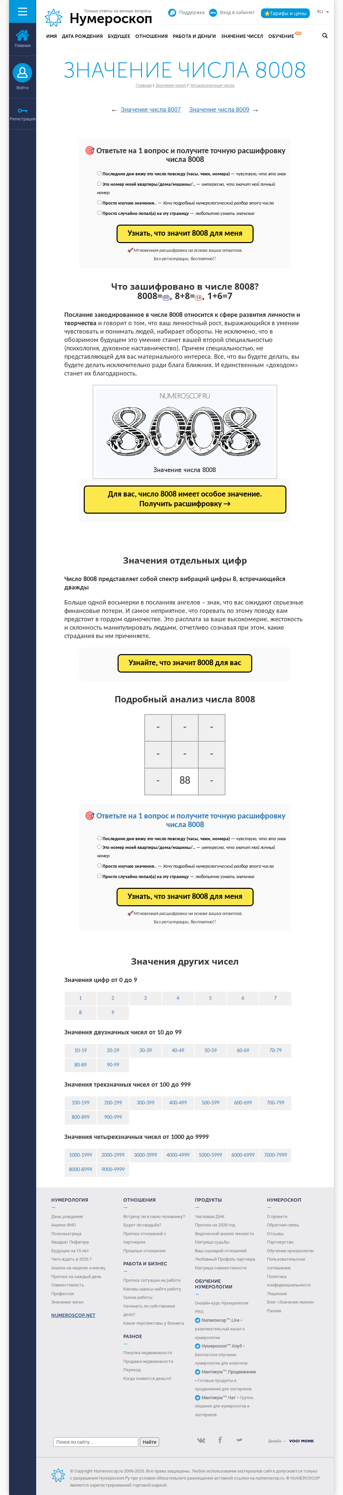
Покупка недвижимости (147, 1352)
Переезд (132, 1370)
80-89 (80, 1065)
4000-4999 (178, 1155)
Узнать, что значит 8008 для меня (185, 234)
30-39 (145, 1050)
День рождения (67, 1216)
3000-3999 (145, 1155)
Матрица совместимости (221, 1268)
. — (188, 203)
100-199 (80, 1103)
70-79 (275, 1050)
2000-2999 (113, 1155)
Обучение (281, 36)
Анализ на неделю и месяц (78, 1268)
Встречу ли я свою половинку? (154, 1216)
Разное (274, 1311)
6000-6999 (243, 1155)
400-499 (178, 1103)
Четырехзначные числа (212, 85)
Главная (144, 85)
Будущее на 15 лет (70, 1251)
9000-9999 (113, 1169)
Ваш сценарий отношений (221, 1251)
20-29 (113, 1050)
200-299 (113, 1103)
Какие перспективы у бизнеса (153, 1323)
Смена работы (137, 1297)
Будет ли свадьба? (142, 1225)
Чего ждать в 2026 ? (71, 1259)
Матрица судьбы (212, 1242)
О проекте (277, 1216)
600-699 (243, 1103)
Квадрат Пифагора (70, 1242)
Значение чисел (242, 36)
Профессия (62, 1293)
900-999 (113, 1117)
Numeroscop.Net (73, 1315)
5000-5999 (210, 1155)
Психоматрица (66, 1233)
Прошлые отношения (144, 1251)
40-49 (178, 1050)
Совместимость (67, 1285)
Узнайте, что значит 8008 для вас (185, 663)
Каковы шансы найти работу (152, 1289)
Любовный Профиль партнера (225, 1259)
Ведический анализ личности (224, 1233)
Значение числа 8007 (151, 109)
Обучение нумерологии (290, 1251)
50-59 (210, 1050)
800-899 (80, 1117)
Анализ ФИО (63, 1225)
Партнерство (280, 1242)
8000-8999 (80, 1169)
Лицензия (277, 1293)
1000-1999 (80, 1155)
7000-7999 (275, 1155)
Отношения (151, 36)
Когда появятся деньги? (147, 1378)
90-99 (113, 1065)
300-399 (145, 1103)
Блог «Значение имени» (290, 1302)
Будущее (119, 36)
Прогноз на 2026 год (215, 1225)
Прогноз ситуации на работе (152, 1280)
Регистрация (23, 119)
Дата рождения (82, 36)
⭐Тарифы (285, 13)
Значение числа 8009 (219, 109)
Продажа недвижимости (148, 1361)
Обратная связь (283, 1225)
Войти (22, 87)
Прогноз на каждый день (76, 1276)
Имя (51, 36)
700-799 (275, 1103)
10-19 (80, 1050)
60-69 (243, 1050)
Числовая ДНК (209, 1216)
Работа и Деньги (194, 36)
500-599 (210, 1103)
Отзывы (275, 1233)
